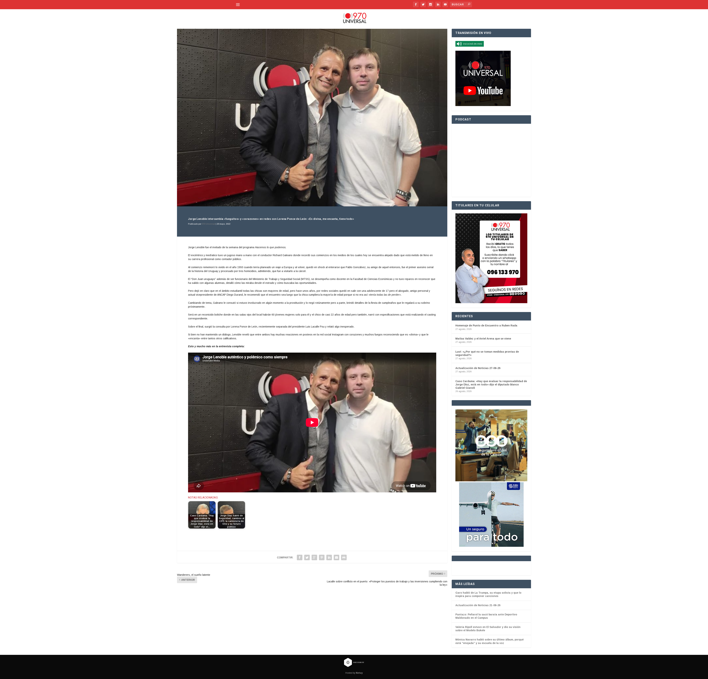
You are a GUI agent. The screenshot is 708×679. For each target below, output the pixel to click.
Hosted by (354, 673)
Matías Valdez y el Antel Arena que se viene (483, 338)
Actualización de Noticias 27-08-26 (477, 368)
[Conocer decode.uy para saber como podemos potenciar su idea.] (354, 662)
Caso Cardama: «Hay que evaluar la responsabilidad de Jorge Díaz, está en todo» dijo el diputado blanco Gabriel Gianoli (491, 384)
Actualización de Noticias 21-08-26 (477, 605)
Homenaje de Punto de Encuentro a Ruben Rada (486, 325)
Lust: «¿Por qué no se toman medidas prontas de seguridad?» (487, 353)
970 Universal (208, 224)
